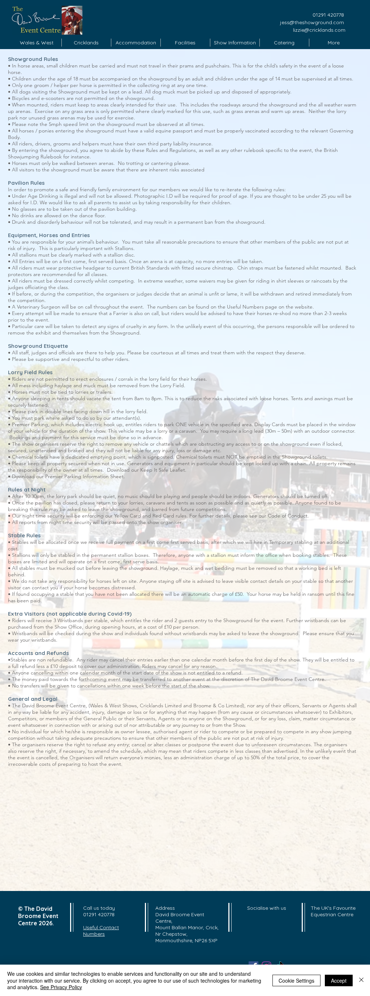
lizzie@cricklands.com (319, 30)
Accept (339, 980)
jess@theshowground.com (312, 22)
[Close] (361, 980)
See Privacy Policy (61, 987)
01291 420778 (328, 15)
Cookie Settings (296, 980)
